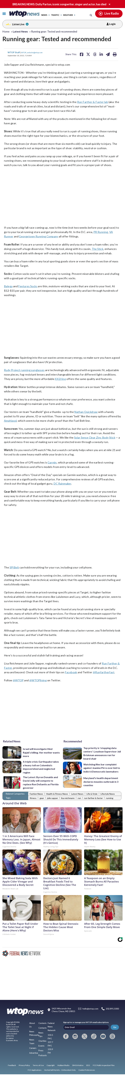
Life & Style (92, 794)
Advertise (33, 1053)
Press (40, 1050)
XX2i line (60, 379)
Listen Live (18, 24)
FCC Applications (34, 1070)
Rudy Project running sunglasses (24, 370)
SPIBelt (14, 567)
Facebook (71, 672)
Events (41, 1046)
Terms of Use (38, 1065)
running (109, 798)
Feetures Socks (27, 286)
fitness (33, 798)
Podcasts (42, 1055)
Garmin (52, 462)
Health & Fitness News (57, 794)
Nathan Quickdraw (86, 412)
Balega (8, 286)
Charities (42, 1041)
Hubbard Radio (63, 1065)
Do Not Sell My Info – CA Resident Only (60, 1070)
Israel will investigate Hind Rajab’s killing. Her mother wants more (41, 752)
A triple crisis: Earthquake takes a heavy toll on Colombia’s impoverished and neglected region (41, 767)
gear (42, 798)
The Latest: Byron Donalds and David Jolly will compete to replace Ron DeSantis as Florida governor (41, 782)
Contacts (42, 1028)
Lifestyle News (108, 794)
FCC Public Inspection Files (104, 1065)
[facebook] (66, 1036)
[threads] (112, 1036)
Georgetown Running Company (38, 236)
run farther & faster (93, 798)
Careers (32, 1048)
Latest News (77, 794)
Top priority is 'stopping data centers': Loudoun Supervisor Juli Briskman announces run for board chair (102, 753)
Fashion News (36, 794)
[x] (84, 1036)
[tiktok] (93, 1036)
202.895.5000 (112, 1008)
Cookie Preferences (87, 1070)
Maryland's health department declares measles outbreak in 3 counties (100, 782)
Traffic (55, 15)
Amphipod (10, 420)
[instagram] (75, 1036)
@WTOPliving (38, 680)
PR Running (100, 232)
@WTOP (18, 680)
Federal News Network (51, 1026)
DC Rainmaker (62, 483)
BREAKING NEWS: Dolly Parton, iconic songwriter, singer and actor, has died (59, 4)
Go (114, 1027)
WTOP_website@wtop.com (32, 52)
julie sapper (52, 798)
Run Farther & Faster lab (92, 102)
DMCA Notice (77, 1065)
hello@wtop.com (90, 1008)
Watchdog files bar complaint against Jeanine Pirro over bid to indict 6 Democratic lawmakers (101, 768)
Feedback (12, 1065)
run (79, 798)
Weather (68, 15)
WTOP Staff (14, 52)
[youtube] (103, 1036)
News (44, 15)
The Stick (98, 249)
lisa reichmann (68, 798)
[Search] (91, 15)
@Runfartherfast (103, 672)
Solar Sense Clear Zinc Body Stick (94, 437)
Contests (42, 1023)
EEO (88, 1065)
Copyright (51, 1065)
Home (5, 31)
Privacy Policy (24, 1065)
